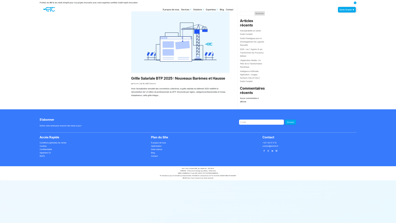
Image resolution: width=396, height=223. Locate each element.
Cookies (43, 146)
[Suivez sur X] (268, 150)
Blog (222, 9)
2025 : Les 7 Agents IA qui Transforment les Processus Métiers (252, 52)
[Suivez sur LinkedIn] (272, 150)
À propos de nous (171, 9)
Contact (229, 9)
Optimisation (156, 146)
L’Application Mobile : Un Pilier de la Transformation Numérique (251, 63)
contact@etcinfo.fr (270, 146)
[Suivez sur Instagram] (276, 150)
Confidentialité (46, 149)
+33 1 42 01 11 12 (269, 143)
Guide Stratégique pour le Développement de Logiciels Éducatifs (252, 41)
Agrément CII (45, 153)
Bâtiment (153, 83)
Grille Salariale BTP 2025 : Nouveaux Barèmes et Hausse (178, 78)
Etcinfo (136, 83)
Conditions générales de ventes (53, 143)
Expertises (211, 9)
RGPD (42, 156)
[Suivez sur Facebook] (264, 150)
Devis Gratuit (345, 9)
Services (185, 9)
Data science (156, 149)
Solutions (197, 9)
